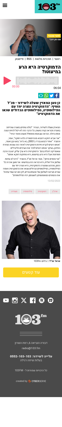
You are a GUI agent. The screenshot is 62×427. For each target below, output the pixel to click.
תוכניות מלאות (43, 59)
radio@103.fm (31, 348)
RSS (29, 59)
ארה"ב (55, 191)
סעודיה (14, 191)
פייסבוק (19, 59)
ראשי (57, 59)
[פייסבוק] (56, 95)
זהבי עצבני (54, 36)
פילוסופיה (27, 191)
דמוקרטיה (42, 191)
